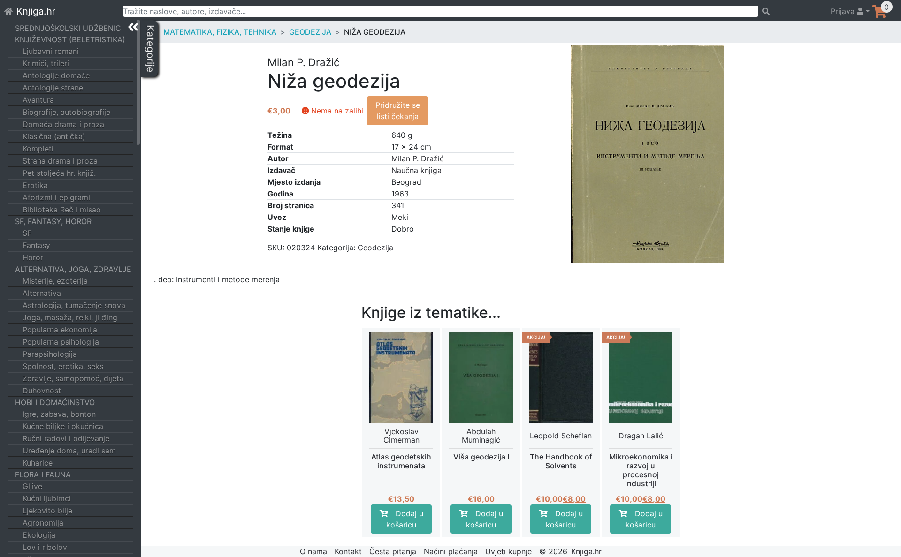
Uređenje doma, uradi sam (69, 450)
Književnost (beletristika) (70, 39)
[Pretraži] (790, 11)
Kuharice (38, 462)
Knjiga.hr (35, 11)
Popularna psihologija (61, 341)
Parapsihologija (50, 354)
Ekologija (39, 535)
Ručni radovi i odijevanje (66, 438)
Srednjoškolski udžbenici (69, 28)
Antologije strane (53, 87)
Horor (33, 257)
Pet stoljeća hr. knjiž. (59, 173)
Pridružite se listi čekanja (397, 110)
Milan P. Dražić (417, 158)
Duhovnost (42, 390)
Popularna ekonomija (60, 329)
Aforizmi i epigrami (56, 197)
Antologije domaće (56, 75)
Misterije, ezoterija (55, 281)
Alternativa (42, 293)
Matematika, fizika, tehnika (219, 32)
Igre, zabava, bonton (59, 414)
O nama (313, 551)
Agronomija (43, 522)
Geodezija (310, 32)
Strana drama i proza (60, 161)
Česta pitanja (392, 551)
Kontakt (348, 551)
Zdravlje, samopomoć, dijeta (73, 378)
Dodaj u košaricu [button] (404, 519)
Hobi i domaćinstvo (55, 402)
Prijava (844, 11)
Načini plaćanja (451, 551)
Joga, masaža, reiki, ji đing (70, 317)
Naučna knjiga (416, 170)
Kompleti (38, 148)
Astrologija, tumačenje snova (74, 305)
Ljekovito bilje (47, 510)
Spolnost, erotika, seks (63, 366)
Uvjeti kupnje (508, 551)
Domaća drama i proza (63, 124)
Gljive (32, 486)
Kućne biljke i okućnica (63, 426)
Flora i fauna (43, 474)
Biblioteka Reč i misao (62, 209)
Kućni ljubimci (47, 498)
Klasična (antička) (54, 136)
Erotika (35, 185)
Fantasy (36, 245)
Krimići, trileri (46, 63)
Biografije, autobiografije (66, 112)
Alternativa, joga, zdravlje (73, 269)
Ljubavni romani (51, 51)
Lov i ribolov (45, 547)
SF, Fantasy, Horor (53, 221)
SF (27, 233)
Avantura (38, 100)
